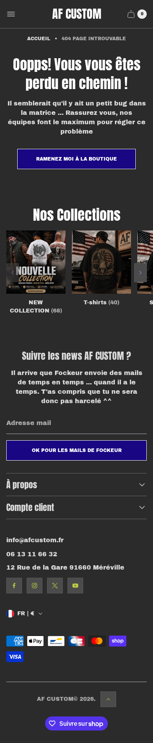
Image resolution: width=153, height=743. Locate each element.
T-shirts (101, 302)
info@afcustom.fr (35, 540)
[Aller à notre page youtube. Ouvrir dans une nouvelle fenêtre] (75, 585)
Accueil (38, 38)
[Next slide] (140, 272)
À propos (21, 484)
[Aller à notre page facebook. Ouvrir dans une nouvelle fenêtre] (14, 585)
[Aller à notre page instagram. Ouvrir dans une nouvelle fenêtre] (34, 585)
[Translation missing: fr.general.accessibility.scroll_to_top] (108, 699)
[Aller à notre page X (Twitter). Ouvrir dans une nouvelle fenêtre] (55, 585)
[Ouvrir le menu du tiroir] (11, 14)
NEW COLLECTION (36, 307)
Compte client (30, 507)
